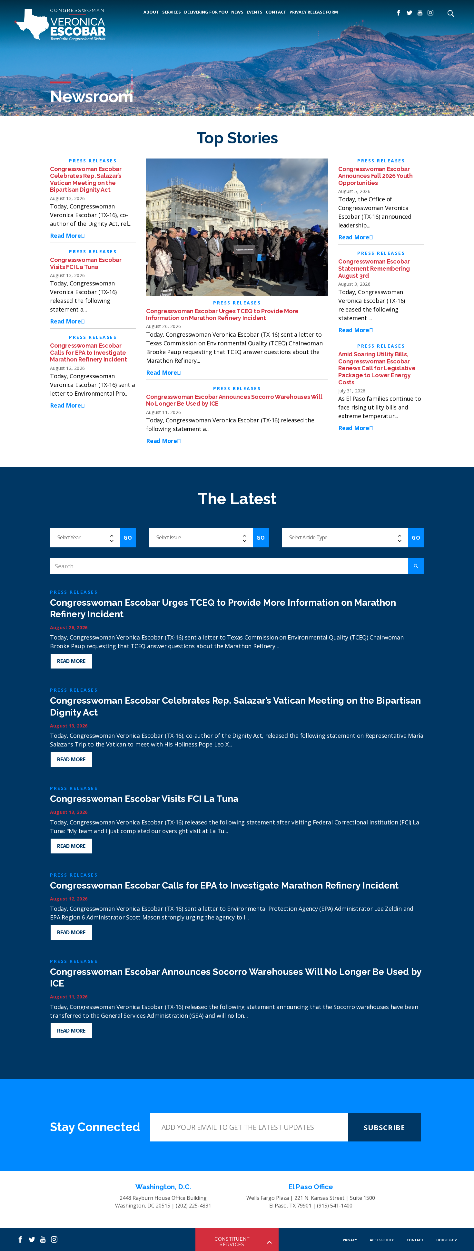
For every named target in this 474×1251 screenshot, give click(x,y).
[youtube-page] (420, 13)
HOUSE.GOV (446, 1240)
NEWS (237, 12)
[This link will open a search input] (450, 14)
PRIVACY (350, 1240)
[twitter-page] (409, 13)
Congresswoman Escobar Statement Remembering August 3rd (374, 268)
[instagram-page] (430, 13)
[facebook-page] (398, 13)
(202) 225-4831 (193, 1205)
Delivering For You (206, 12)
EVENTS (254, 12)
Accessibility (382, 1240)
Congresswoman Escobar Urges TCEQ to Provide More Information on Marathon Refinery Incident (222, 315)
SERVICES (171, 12)
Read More (65, 235)
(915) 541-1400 (334, 1205)
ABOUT (151, 12)
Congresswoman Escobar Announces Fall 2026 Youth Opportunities (375, 176)
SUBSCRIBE (384, 1127)
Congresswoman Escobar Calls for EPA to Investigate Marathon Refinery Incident (89, 352)
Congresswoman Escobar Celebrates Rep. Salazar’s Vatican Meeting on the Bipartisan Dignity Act (86, 179)
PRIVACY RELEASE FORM (314, 12)
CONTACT (276, 12)
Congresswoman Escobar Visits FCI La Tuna (86, 263)
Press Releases (93, 161)
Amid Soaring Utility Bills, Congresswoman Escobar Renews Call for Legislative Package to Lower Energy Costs (376, 368)
